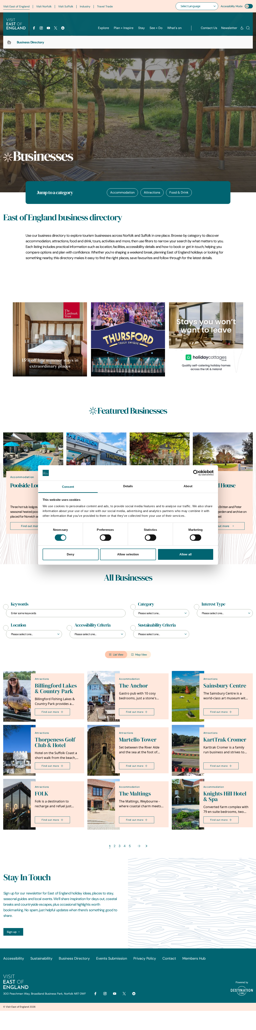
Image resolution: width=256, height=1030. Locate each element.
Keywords (19, 604)
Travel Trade (105, 6)
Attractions (152, 192)
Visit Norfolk (44, 6)
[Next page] (139, 846)
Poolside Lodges (29, 485)
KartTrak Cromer (224, 739)
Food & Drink (178, 192)
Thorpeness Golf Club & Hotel (55, 742)
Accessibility (13, 958)
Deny (70, 554)
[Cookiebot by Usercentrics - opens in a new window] (196, 473)
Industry (85, 6)
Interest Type (213, 604)
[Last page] (146, 846)
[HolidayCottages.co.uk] (206, 339)
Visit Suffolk (65, 6)
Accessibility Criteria (92, 625)
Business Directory (74, 958)
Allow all (185, 554)
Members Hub (194, 958)
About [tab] (188, 486)
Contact (169, 958)
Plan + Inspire (123, 28)
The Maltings (135, 793)
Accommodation (122, 192)
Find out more (30, 526)
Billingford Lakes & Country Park (56, 688)
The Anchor (133, 685)
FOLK (41, 793)
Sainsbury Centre (224, 685)
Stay (141, 28)
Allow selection (128, 554)
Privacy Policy (144, 958)
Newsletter (229, 28)
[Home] (9, 42)
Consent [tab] (68, 486)
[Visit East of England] (16, 24)
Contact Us (209, 28)
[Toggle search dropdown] (248, 28)
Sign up (12, 932)
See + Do (156, 28)
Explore (103, 28)
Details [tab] (128, 486)
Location (18, 625)
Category (146, 604)
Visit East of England (16, 6)
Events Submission (111, 958)
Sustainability (41, 958)
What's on (174, 28)
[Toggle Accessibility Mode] (249, 6)
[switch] (105, 537)
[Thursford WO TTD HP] (128, 339)
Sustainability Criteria (157, 625)
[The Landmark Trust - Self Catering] (50, 339)
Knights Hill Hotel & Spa (224, 796)
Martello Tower (137, 739)
